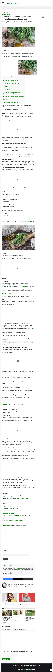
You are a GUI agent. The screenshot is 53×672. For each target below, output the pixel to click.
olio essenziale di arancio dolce (21, 498)
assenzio (27, 148)
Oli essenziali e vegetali (14, 11)
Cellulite (6, 95)
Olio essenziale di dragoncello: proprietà (10, 84)
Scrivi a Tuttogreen (30, 665)
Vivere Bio (40, 7)
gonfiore (3, 217)
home (3, 7)
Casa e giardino (21, 7)
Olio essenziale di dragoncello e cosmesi (10, 93)
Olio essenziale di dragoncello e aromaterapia (11, 92)
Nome (3, 642)
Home (3, 11)
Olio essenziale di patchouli (9, 522)
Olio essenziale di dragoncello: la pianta (10, 80)
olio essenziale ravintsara (12, 500)
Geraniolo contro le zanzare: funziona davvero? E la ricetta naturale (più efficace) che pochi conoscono (7, 619)
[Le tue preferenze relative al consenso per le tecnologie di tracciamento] (51, 670)
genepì (9, 150)
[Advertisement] (9, 66)
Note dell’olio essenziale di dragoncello (12, 83)
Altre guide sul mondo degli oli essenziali (10, 102)
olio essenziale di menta (17, 518)
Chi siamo (25, 665)
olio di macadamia (10, 505)
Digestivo (6, 86)
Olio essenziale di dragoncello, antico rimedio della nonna (13, 96)
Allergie (6, 87)
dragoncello (4, 145)
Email (4, 552)
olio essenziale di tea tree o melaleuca (15, 520)
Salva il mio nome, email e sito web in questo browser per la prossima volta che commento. (17, 651)
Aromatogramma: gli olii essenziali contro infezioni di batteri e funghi (29, 618)
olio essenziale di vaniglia (12, 511)
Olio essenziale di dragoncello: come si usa (11, 98)
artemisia (15, 148)
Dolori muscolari (8, 89)
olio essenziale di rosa (16, 515)
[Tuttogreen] (10, 3)
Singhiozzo (7, 90)
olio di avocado (10, 373)
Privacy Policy (14, 665)
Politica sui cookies (20, 665)
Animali (6, 7)
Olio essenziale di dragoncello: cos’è (9, 79)
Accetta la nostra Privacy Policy (9, 556)
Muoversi (36, 7)
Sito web (20, 646)
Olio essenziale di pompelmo (9, 510)
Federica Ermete (12, 583)
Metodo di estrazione (9, 82)
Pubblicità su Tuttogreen (37, 665)
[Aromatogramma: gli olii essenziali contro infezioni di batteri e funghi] (30, 613)
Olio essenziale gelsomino (8, 513)
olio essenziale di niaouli (13, 508)
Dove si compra (6, 99)
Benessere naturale (13, 7)
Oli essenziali (6, 517)
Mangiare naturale (29, 7)
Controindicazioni (6, 100)
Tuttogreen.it (12, 565)
